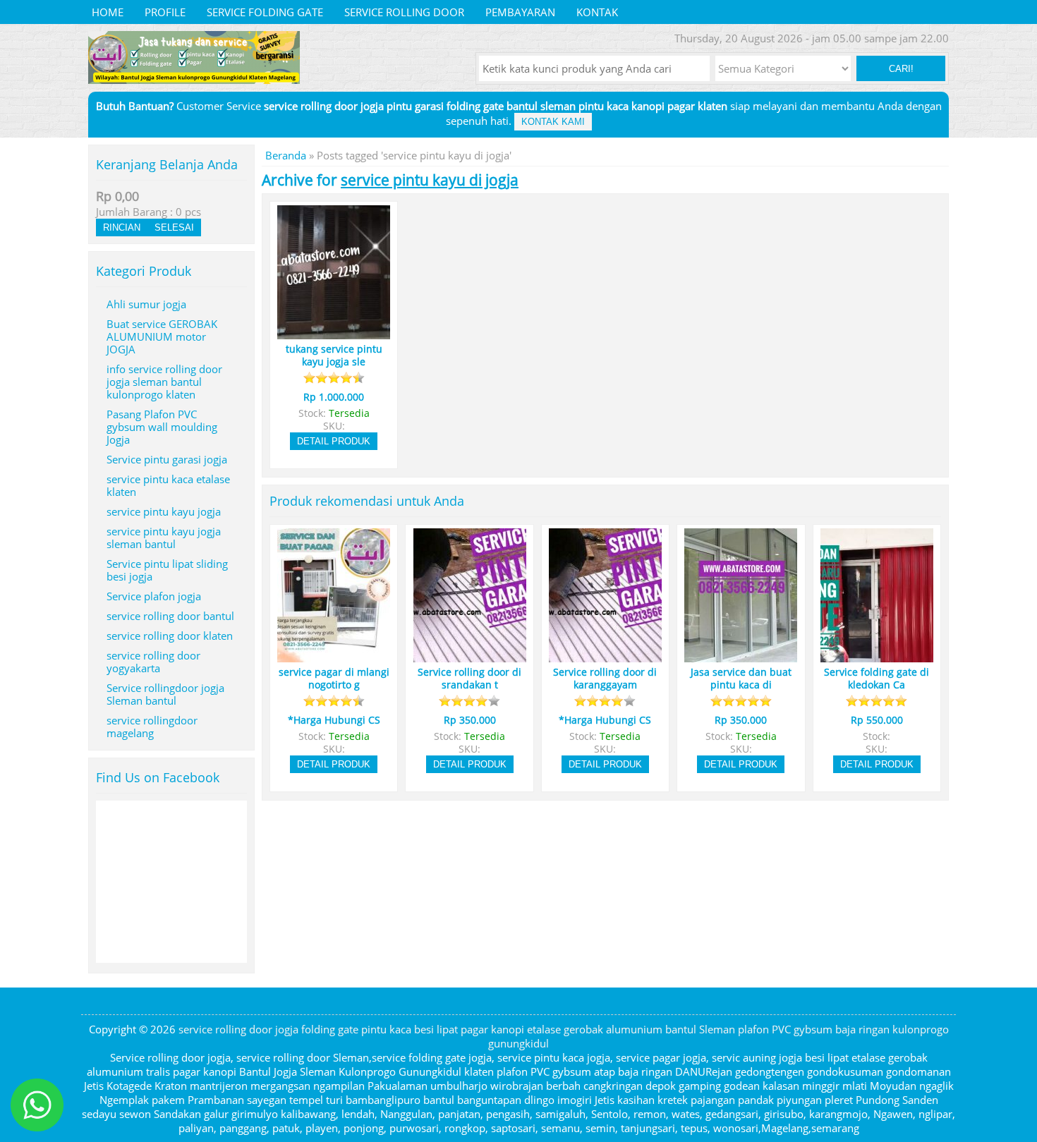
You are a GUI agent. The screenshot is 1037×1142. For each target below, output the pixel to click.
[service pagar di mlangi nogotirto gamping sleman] (333, 656)
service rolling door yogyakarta (153, 661)
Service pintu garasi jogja (167, 459)
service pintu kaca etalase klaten (168, 485)
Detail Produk (333, 441)
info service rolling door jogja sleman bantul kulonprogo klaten (164, 381)
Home (107, 12)
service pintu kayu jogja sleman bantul (164, 537)
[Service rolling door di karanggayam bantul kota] (605, 656)
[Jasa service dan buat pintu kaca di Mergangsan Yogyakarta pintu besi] (740, 656)
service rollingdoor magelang (152, 726)
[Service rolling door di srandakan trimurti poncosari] (469, 656)
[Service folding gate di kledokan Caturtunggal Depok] (876, 656)
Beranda (285, 155)
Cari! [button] (901, 68)
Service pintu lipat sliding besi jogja (167, 570)
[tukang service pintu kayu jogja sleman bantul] (333, 333)
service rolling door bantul (170, 616)
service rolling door (404, 12)
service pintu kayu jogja (164, 511)
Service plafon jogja (154, 596)
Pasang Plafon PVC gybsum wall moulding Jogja (162, 427)
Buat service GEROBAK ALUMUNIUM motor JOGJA (162, 336)
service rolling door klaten (170, 635)
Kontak (597, 12)
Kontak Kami (553, 121)
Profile (165, 12)
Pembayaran (520, 12)
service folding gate (265, 12)
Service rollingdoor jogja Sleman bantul (165, 694)
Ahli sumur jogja (146, 304)
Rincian (121, 227)
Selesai (174, 227)
